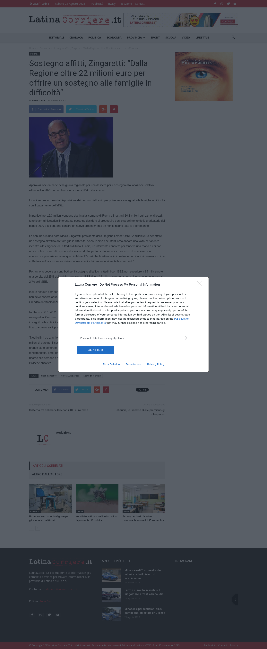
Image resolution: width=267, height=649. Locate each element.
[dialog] (133, 324)
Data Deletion (111, 364)
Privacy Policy (155, 364)
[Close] (201, 285)
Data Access (133, 364)
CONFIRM (95, 349)
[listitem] (133, 338)
